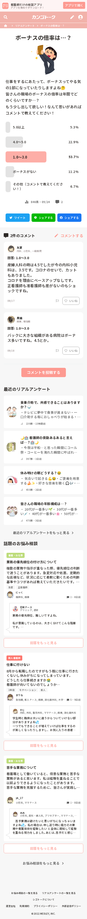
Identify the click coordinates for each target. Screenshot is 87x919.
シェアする (46, 217)
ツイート (20, 217)
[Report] (57, 301)
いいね (73, 301)
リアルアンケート (25, 25)
